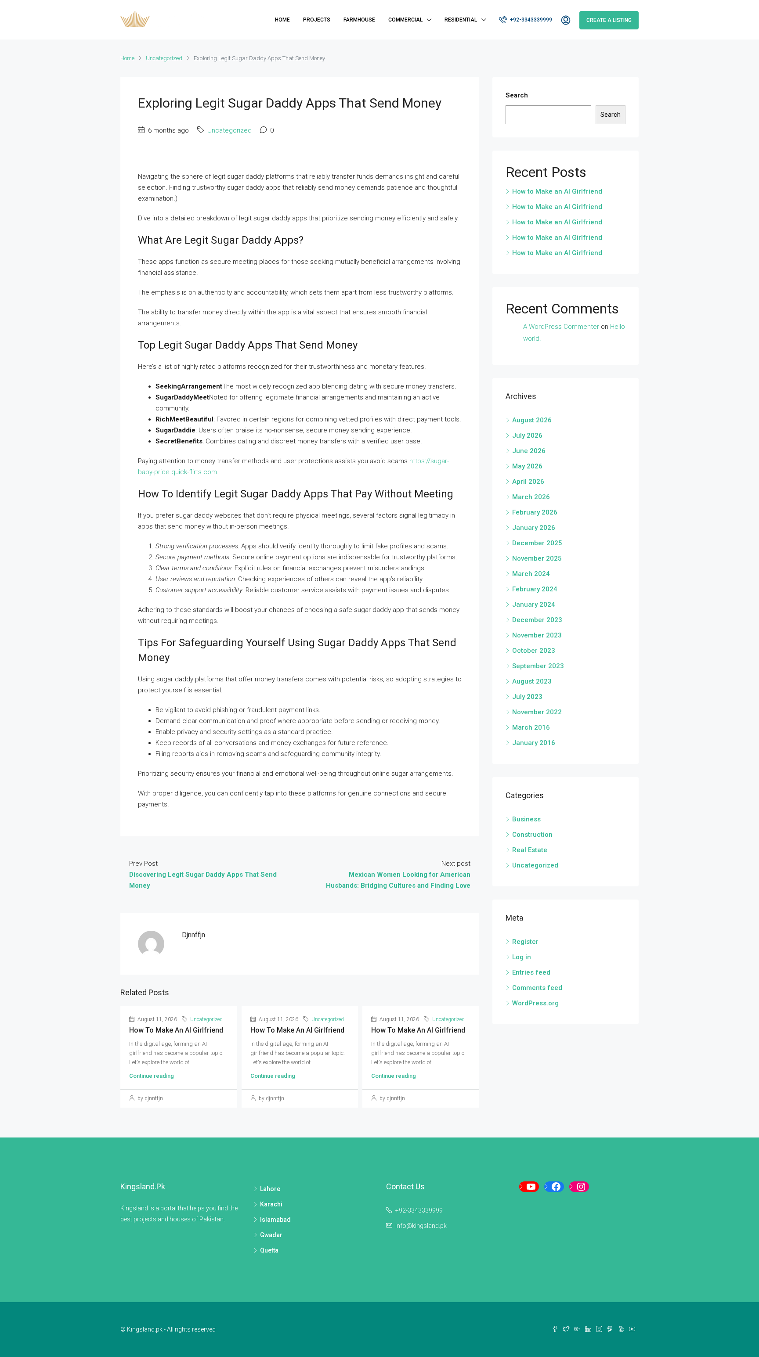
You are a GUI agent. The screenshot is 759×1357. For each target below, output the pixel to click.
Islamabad (275, 1219)
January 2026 (533, 528)
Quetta (269, 1250)
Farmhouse (359, 20)
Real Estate (529, 850)
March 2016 (531, 727)
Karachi (271, 1204)
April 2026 (528, 482)
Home (282, 20)
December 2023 (537, 620)
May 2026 (527, 466)
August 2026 (532, 420)
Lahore (270, 1188)
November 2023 (537, 635)
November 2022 (537, 712)
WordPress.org (535, 1003)
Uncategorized (164, 58)
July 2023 (527, 697)
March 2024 (531, 574)
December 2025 (537, 543)
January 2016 (533, 743)
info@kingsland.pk (421, 1225)
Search (517, 95)
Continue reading (151, 1076)
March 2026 (531, 497)
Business (526, 819)
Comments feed (537, 988)
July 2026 (527, 435)
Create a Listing (609, 20)
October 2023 (533, 651)
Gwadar (271, 1234)
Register (525, 942)
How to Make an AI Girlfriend (176, 1030)
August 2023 (532, 681)
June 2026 (529, 451)
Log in (521, 957)
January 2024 (533, 604)
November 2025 (537, 558)
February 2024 (534, 589)
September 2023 (538, 666)
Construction (532, 835)
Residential (461, 20)
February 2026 (534, 512)
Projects (316, 20)
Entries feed (531, 972)
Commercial (405, 20)
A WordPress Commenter (561, 327)
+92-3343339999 (530, 20)
